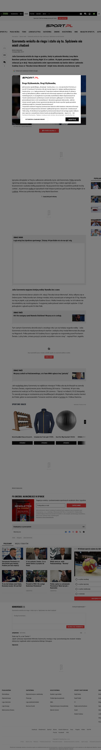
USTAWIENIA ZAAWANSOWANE (35, 119)
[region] (50, 99)
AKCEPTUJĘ (72, 119)
